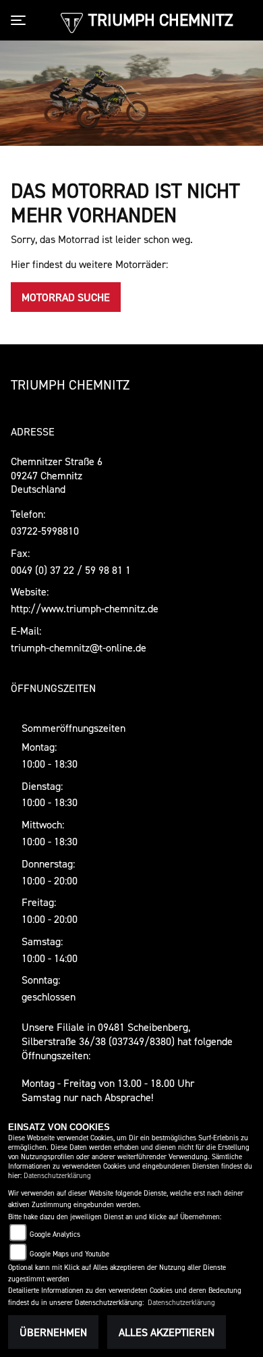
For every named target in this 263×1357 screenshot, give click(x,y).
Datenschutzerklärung (57, 1175)
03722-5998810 (45, 530)
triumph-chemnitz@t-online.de (78, 647)
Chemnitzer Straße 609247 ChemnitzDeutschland (57, 475)
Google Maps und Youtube (69, 1254)
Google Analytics (55, 1234)
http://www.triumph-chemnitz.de (84, 608)
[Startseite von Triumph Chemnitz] (72, 21)
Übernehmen (53, 1332)
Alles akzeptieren (166, 1332)
